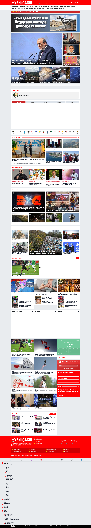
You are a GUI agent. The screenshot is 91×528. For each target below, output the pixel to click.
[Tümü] (78, 167)
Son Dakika (61, 8)
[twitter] (21, 460)
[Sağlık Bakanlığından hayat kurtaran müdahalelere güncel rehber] (22, 381)
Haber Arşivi (66, 451)
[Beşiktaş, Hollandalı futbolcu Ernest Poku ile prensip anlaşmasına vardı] (25, 267)
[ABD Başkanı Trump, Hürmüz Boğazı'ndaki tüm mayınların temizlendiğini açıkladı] (22, 400)
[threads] (72, 460)
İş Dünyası (26, 8)
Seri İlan (5, 504)
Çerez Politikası (73, 525)
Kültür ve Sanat (62, 6)
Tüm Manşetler (33, 451)
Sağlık (43, 8)
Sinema (56, 8)
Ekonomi (45, 6)
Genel (34, 8)
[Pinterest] (64, 441)
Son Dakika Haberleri (50, 451)
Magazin (14, 8)
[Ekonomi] (55, 311)
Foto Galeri (6, 499)
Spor (49, 6)
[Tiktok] (71, 441)
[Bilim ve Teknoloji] (32, 311)
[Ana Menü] (79, 7)
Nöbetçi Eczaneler (17, 449)
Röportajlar (22, 6)
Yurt (22, 8)
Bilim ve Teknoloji (54, 6)
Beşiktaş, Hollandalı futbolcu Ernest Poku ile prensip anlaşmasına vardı (26, 275)
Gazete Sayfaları (15, 6)
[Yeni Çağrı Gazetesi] (21, 2)
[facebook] (11, 460)
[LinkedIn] (67, 441)
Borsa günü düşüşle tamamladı (41, 408)
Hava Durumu (33, 449)
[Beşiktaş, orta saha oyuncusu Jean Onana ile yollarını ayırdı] (45, 381)
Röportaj (73, 6)
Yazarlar (5, 502)
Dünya (40, 6)
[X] (62, 441)
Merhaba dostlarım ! (24, 95)
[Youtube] (69, 441)
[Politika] (78, 311)
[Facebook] (60, 441)
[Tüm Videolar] (78, 228)
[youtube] (41, 460)
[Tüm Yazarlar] (78, 90)
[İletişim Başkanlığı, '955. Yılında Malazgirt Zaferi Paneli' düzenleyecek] (22, 363)
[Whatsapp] (75, 441)
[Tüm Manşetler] (78, 137)
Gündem (32, 6)
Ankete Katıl (61, 395)
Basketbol (9, 475)
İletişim (5, 511)
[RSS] (77, 441)
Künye (5, 510)
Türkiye (18, 8)
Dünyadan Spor (10, 476)
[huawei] (74, 443)
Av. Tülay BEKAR (22, 93)
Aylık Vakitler (61, 353)
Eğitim (47, 8)
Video (5, 500)
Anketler (5, 508)
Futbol (8, 474)
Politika (36, 6)
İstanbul (51, 8)
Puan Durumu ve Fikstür (17, 451)
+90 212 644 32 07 (39, 441)
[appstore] (63, 443)
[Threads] (73, 441)
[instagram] (31, 460)
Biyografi (39, 8)
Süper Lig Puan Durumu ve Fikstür (12, 519)
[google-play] (69, 443)
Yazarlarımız (16, 90)
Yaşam (68, 6)
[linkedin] (82, 460)
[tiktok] (62, 460)
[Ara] (79, 2)
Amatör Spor (10, 472)
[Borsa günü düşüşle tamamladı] (45, 400)
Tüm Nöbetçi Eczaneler (69, 368)
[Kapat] (90, 525)
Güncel (31, 8)
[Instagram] (66, 441)
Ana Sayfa (6, 462)
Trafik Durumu (66, 449)
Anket (27, 6)
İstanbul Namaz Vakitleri (51, 449)
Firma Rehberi (7, 503)
